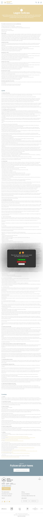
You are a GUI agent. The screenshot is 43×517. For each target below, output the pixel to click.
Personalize (21, 264)
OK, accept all (22, 259)
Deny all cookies (22, 261)
